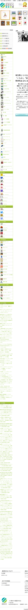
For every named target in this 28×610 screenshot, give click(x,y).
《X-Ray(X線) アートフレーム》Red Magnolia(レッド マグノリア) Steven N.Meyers (6, 377)
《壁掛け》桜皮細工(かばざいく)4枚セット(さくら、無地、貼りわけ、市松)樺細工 (6, 350)
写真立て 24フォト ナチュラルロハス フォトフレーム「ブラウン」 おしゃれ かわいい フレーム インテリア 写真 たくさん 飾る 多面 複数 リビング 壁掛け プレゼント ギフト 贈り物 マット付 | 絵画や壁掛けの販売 (6, 483)
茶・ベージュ (6, 194)
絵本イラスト (6, 75)
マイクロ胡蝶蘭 (6, 122)
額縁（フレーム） (7, 139)
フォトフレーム (6, 136)
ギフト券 (5, 169)
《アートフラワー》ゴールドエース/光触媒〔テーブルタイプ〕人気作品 (6, 368)
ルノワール (5, 263)
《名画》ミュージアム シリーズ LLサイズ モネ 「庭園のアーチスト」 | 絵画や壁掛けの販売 (6, 430)
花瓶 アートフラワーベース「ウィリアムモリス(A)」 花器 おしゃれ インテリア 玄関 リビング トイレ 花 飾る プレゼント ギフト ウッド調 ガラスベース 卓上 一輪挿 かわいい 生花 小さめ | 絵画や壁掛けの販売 (6, 449)
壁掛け (4, 94)
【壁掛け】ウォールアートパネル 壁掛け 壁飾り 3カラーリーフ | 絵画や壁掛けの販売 (6, 491)
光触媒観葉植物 (6, 130)
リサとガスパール (6, 286)
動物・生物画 (6, 73)
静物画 (4, 65)
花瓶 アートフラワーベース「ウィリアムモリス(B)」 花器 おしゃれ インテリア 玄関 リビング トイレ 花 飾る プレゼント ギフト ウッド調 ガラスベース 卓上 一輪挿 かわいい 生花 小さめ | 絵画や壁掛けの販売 (6, 438)
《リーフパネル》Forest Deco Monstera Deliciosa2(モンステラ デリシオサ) (6, 346)
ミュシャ (5, 259)
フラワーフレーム (7, 103)
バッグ (4, 142)
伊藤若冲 (5, 278)
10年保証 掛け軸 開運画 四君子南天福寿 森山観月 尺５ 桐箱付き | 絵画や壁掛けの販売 (6, 425)
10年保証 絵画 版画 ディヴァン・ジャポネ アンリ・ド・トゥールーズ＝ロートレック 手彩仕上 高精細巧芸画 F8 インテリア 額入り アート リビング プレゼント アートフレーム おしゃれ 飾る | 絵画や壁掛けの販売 (6, 535)
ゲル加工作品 (6, 88)
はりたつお (5, 266)
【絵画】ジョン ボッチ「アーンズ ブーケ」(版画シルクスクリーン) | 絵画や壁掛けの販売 (6, 406)
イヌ (4, 234)
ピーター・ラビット (7, 292)
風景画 (4, 56)
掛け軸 (4, 112)
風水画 (4, 83)
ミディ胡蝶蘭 (6, 119)
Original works (6, 154)
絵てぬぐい (5, 78)
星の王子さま (6, 159)
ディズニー (5, 289)
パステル (5, 204)
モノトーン (5, 197)
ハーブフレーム (6, 100)
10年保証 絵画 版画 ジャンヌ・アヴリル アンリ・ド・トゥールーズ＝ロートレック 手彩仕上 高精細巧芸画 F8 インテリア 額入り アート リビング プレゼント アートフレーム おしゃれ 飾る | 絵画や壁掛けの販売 (6, 545)
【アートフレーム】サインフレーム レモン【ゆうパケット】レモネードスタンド (6, 311)
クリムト (5, 253)
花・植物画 (5, 62)
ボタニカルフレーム (7, 166)
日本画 (4, 70)
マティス (5, 256)
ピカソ (4, 250)
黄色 (4, 175)
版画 (4, 157)
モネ (4, 244)
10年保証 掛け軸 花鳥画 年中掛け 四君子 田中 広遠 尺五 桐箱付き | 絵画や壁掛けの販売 (6, 469)
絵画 (4, 54)
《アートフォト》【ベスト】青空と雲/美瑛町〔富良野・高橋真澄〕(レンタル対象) (6, 355)
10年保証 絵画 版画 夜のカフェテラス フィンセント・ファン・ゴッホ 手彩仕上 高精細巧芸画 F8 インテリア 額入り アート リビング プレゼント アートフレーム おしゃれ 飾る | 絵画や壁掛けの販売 (6, 505)
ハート (4, 224)
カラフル (5, 200)
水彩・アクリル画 (7, 80)
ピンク (4, 188)
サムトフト (5, 247)
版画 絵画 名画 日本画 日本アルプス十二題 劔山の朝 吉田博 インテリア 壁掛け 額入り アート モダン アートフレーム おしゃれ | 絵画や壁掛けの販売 (6, 412)
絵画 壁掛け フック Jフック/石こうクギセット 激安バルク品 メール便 (6, 363)
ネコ (4, 237)
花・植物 (5, 115)
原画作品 (5, 85)
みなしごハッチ (6, 295)
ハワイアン (5, 228)
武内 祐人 (5, 271)
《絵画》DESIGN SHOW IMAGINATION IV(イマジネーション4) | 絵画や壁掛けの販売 (6, 464)
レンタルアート (6, 151)
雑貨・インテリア (6, 134)
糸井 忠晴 (5, 269)
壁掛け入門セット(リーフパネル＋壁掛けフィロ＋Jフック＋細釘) (6, 325)
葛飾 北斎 (5, 281)
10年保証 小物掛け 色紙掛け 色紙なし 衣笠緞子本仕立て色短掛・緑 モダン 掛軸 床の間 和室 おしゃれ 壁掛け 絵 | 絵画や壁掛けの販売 (6, 457)
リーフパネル (6, 97)
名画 (4, 59)
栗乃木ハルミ (6, 241)
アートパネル (6, 109)
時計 (4, 106)
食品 (4, 148)
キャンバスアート (7, 91)
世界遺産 (5, 230)
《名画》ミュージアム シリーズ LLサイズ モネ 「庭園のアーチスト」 (6, 306)
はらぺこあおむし (6, 298)
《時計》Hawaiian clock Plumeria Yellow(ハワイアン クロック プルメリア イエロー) (6, 388)
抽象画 (4, 67)
